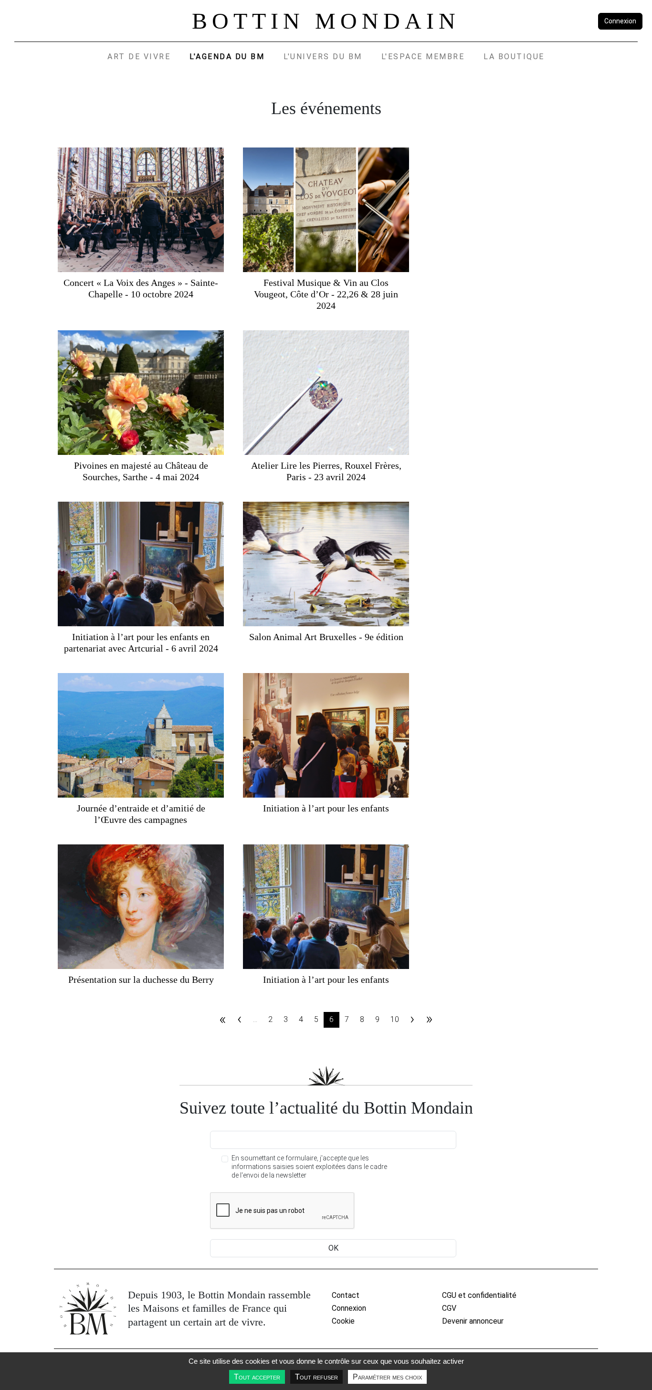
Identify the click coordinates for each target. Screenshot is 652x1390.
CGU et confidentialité (479, 1295)
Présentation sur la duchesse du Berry (141, 979)
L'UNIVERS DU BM (323, 56)
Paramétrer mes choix (387, 1377)
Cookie (343, 1321)
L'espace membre (423, 56)
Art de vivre (138, 56)
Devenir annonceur (473, 1321)
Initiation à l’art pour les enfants (326, 808)
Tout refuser (316, 1377)
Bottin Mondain (326, 20)
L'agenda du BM (226, 56)
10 (394, 1019)
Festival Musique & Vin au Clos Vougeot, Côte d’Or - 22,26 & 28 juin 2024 (326, 294)
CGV (449, 1308)
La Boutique (514, 56)
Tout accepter (257, 1377)
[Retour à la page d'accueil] (88, 1309)
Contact (345, 1295)
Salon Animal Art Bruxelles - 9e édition (326, 637)
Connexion (620, 21)
